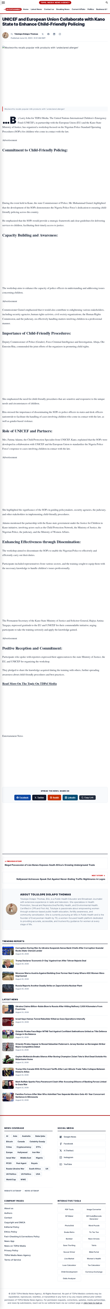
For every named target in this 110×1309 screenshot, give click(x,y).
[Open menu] (3, 2)
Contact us (49, 9)
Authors (8, 1213)
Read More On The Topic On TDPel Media (29, 683)
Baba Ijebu (40, 1136)
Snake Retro (69, 1232)
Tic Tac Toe (94, 1232)
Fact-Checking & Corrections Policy (22, 1236)
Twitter (40, 797)
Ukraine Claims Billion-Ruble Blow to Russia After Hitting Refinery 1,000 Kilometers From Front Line (58, 1007)
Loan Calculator (69, 1265)
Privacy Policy (11, 1250)
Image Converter (94, 1209)
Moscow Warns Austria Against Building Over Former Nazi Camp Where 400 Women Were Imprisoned (59, 974)
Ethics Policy (10, 1232)
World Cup (11, 1179)
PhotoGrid (69, 1225)
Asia (15, 1136)
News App (9, 1241)
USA (38, 1174)
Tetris (94, 1245)
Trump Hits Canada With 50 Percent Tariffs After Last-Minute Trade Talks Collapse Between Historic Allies (60, 1070)
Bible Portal (94, 1252)
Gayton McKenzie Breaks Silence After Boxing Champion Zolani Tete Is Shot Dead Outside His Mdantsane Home (61, 1057)
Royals (34, 1163)
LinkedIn (72, 797)
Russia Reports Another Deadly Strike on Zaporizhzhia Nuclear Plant (48, 985)
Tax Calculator (94, 1265)
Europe (9, 1152)
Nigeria (39, 1158)
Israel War (10, 1158)
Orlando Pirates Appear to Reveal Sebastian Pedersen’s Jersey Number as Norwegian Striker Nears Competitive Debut (60, 1045)
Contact (8, 1217)
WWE (23, 1179)
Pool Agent (21, 1163)
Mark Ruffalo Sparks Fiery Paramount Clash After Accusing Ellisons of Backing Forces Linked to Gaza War (60, 1083)
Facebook (24, 797)
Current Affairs (78, 9)
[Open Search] (107, 3)
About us (8, 1208)
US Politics (26, 1174)
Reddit (56, 797)
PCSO (8, 1163)
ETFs (38, 1147)
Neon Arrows (94, 1239)
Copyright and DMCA (14, 1222)
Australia (26, 1136)
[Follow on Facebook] (48, 34)
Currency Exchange (93, 1272)
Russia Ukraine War (15, 1169)
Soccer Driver (69, 1252)
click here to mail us (93, 1303)
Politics (91, 9)
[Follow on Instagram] (59, 34)
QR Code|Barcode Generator (94, 1217)
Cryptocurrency (24, 1147)
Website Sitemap (12, 1191)
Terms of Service (12, 1260)
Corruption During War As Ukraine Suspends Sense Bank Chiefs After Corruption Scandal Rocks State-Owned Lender (59, 949)
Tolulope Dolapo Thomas (26, 34)
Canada (21, 1141)
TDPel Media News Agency (55, 2)
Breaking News (62, 9)
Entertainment (13, 9)
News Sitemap (32, 1191)
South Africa (35, 1169)
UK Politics (11, 1174)
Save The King (69, 1245)
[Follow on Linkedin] (54, 34)
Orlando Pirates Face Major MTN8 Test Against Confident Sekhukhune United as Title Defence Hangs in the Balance (61, 1032)
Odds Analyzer (69, 1278)
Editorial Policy (11, 1227)
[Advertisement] (55, 167)
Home (26, 9)
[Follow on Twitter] (42, 34)
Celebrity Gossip (37, 1141)
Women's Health (94, 1259)
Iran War (36, 1152)
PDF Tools (69, 1209)
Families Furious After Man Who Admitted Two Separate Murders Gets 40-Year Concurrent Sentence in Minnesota (60, 1095)
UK (47, 1169)
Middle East (25, 1158)
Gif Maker (69, 1216)
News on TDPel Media (15, 1246)
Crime (9, 1147)
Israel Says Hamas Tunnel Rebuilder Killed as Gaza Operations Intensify (50, 1019)
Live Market (69, 1259)
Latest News (36, 9)
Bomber (69, 1239)
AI (7, 1136)
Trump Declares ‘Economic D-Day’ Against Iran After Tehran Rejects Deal (50, 960)
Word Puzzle (94, 1225)
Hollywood (22, 1152)
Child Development (69, 1272)
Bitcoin (9, 1141)
